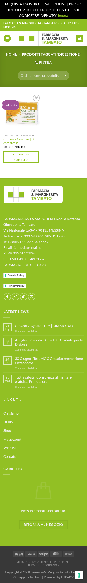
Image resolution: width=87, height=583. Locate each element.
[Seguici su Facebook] (7, 296)
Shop (7, 430)
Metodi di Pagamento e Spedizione (43, 562)
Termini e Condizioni (44, 565)
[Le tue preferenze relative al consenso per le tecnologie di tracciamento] (79, 575)
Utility (8, 422)
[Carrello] (79, 38)
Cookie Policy (16, 275)
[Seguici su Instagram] (15, 296)
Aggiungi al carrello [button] (21, 157)
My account (12, 439)
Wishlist (9, 447)
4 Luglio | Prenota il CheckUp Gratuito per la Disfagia (49, 342)
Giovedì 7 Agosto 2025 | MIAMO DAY (44, 325)
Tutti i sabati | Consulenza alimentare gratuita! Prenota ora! (43, 379)
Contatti (10, 456)
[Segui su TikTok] (23, 296)
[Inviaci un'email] (31, 296)
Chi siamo (11, 413)
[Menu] (7, 38)
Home (11, 54)
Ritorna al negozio (43, 525)
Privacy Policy (16, 285)
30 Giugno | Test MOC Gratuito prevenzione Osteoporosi (49, 360)
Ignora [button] (63, 15)
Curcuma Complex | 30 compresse (19, 141)
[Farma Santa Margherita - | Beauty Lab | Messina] (43, 38)
